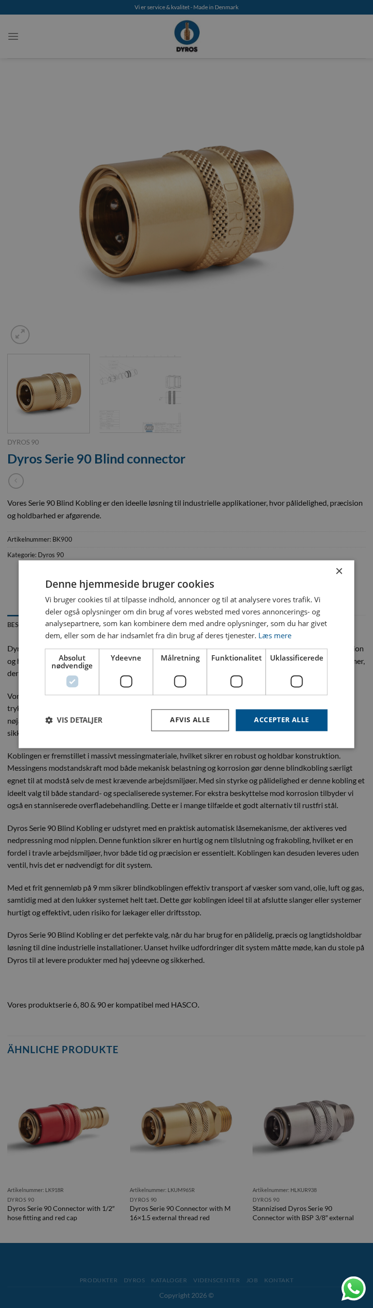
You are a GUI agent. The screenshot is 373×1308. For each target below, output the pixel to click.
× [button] (338, 571)
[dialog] (186, 654)
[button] (73, 720)
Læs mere (274, 636)
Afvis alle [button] (190, 719)
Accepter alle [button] (281, 719)
